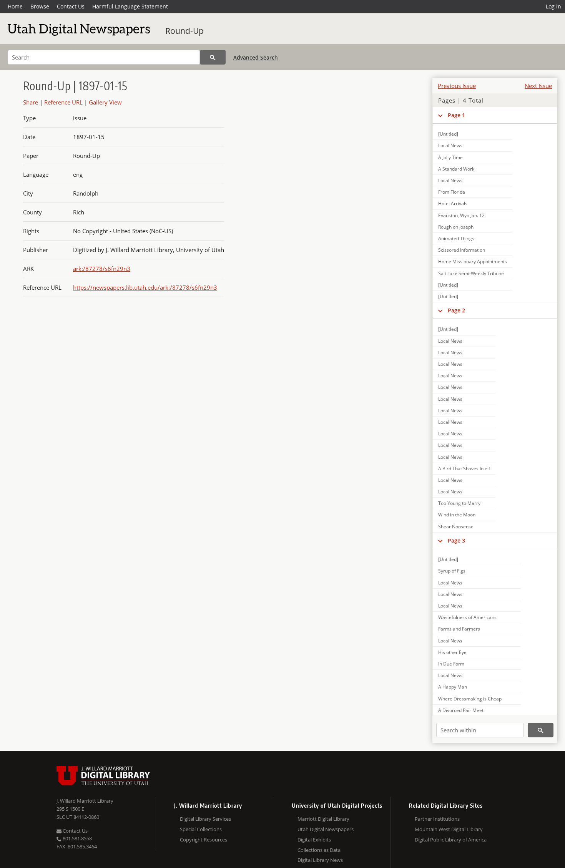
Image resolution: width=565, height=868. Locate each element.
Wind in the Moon (456, 514)
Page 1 (456, 115)
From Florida (451, 192)
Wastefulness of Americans (467, 617)
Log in (553, 6)
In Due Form (451, 664)
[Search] (213, 57)
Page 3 (456, 540)
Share (30, 102)
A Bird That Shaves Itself (464, 468)
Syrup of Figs (451, 571)
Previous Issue (457, 86)
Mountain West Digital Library (449, 829)
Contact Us (71, 6)
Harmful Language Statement (130, 6)
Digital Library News (320, 859)
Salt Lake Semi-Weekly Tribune (471, 273)
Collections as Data (319, 849)
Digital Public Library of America (451, 839)
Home (15, 6)
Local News (450, 145)
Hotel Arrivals (452, 203)
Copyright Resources (203, 839)
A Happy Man (452, 687)
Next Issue (538, 86)
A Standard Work (456, 169)
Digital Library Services (205, 818)
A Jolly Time (450, 157)
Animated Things (456, 238)
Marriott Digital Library (323, 818)
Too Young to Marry (459, 503)
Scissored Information (461, 250)
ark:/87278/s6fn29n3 (101, 268)
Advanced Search (255, 57)
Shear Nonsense (456, 526)
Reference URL (63, 102)
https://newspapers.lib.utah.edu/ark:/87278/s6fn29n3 (145, 287)
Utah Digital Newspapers (325, 829)
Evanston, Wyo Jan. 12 (461, 215)
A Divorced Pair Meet (461, 710)
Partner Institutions (437, 818)
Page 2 (456, 310)
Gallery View (105, 102)
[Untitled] (448, 134)
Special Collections (201, 829)
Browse (39, 6)
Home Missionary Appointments (472, 261)
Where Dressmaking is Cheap (470, 698)
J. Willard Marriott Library (84, 800)
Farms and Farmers (459, 629)
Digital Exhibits (314, 839)
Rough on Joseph (456, 227)
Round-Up (184, 30)
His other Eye (452, 652)
